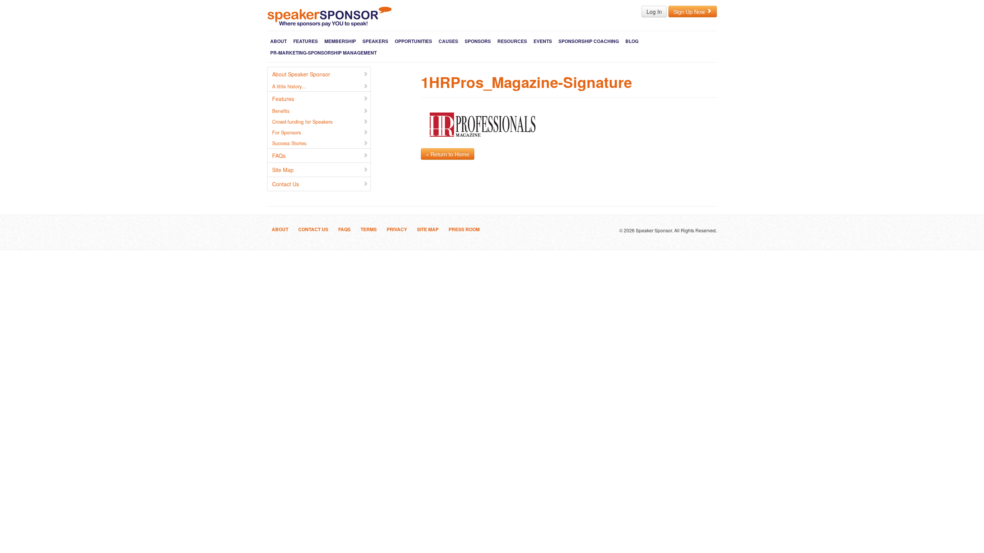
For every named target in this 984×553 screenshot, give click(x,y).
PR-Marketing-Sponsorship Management (323, 52)
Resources (512, 41)
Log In (654, 11)
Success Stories (289, 143)
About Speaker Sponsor (301, 74)
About (278, 41)
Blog (631, 41)
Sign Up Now (689, 11)
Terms (369, 229)
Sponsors (478, 41)
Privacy (397, 229)
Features (305, 41)
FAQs (279, 155)
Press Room (464, 229)
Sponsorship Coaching (588, 41)
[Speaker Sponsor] (329, 16)
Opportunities (413, 41)
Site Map (283, 170)
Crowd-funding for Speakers (302, 121)
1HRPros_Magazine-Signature (526, 82)
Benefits (280, 111)
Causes (448, 41)
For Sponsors (286, 132)
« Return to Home (447, 154)
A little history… (289, 86)
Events (543, 41)
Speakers (375, 41)
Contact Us (285, 184)
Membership (340, 41)
